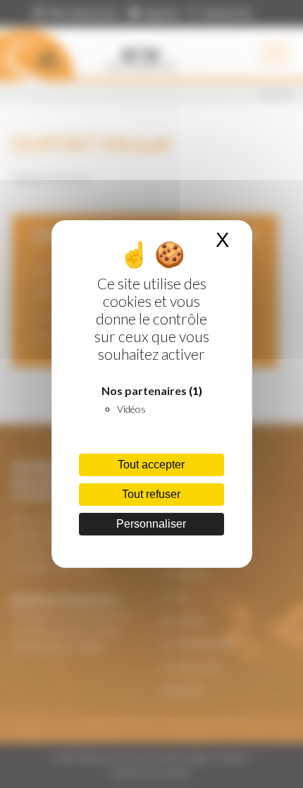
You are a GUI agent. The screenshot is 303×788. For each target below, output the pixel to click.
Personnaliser (151, 524)
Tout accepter (151, 465)
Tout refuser (151, 494)
